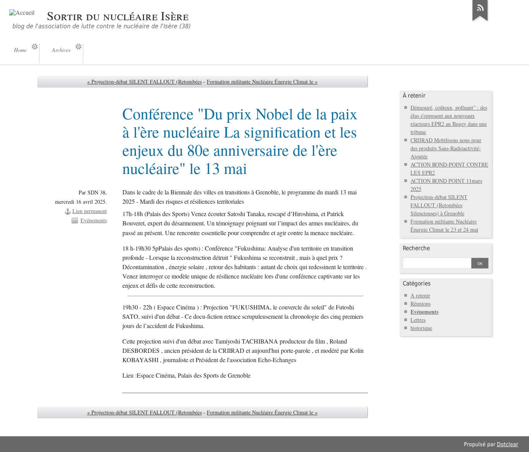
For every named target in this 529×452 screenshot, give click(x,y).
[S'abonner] (480, 21)
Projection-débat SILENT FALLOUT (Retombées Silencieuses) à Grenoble (438, 205)
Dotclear (507, 444)
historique (421, 328)
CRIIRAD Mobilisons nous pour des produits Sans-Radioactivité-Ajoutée (445, 148)
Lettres (418, 319)
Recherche (416, 248)
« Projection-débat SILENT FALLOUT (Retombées (144, 81)
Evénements (94, 220)
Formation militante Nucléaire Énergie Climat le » (262, 81)
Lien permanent (89, 211)
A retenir (420, 295)
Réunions (420, 303)
